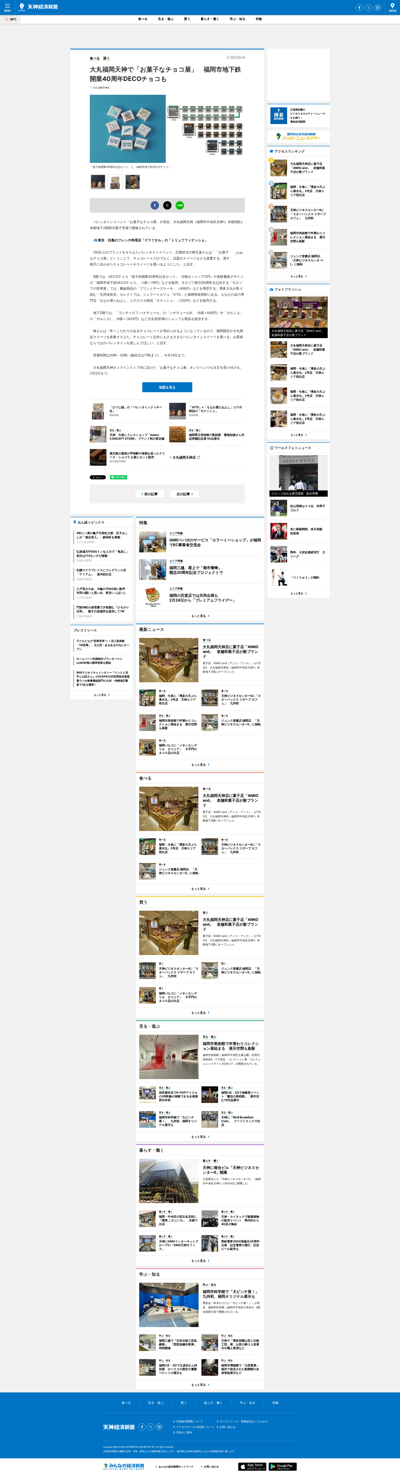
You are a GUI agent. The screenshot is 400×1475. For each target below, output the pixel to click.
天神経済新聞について (189, 1421)
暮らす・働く (210, 19)
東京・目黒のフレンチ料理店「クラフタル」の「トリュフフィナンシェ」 (153, 240)
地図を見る (167, 387)
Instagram (377, 7)
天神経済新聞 (38, 7)
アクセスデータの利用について (195, 1427)
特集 (259, 19)
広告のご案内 (184, 1432)
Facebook (359, 7)
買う (187, 19)
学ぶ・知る (237, 19)
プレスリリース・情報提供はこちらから (243, 1421)
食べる (143, 19)
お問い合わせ (227, 1427)
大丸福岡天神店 (184, 457)
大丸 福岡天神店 (101, 87)
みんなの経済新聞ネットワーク (123, 1467)
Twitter (368, 7)
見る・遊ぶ (166, 19)
